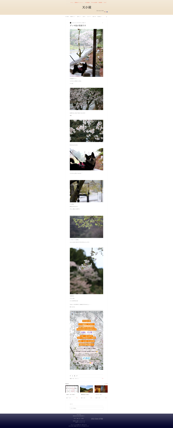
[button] (106, 16)
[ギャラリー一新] (101, 389)
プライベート (89, 16)
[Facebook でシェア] (70, 375)
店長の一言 (94, 16)
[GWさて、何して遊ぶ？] (71, 389)
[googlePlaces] (104, 11)
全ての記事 (66, 16)
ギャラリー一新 (98, 394)
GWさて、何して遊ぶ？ (70, 394)
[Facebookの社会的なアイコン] (107, 11)
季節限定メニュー (72, 16)
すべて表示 (106, 383)
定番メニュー (79, 16)
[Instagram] (105, 11)
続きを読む (99, 16)
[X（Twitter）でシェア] (72, 375)
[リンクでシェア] (76, 375)
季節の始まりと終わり (85, 394)
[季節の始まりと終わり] (86, 389)
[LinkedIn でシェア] (74, 375)
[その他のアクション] (102, 22)
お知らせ (84, 16)
